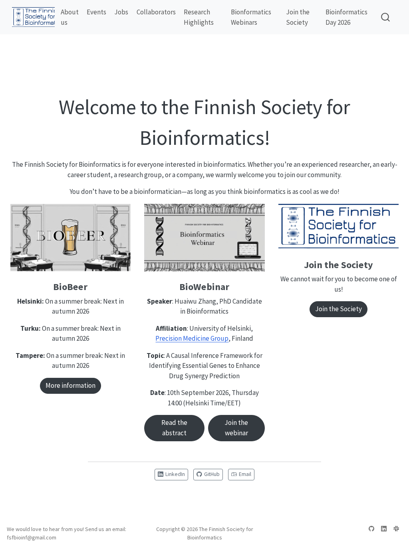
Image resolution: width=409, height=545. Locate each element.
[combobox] (386, 17)
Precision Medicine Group (191, 338)
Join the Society (338, 308)
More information (70, 385)
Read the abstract (174, 427)
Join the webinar (236, 427)
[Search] (385, 17)
